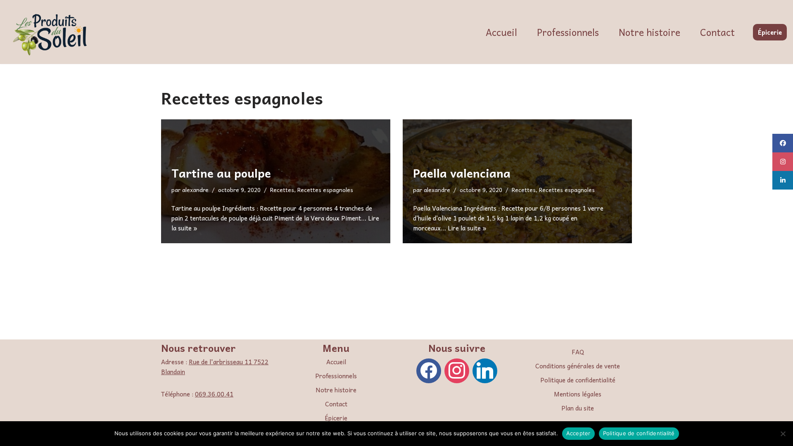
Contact (717, 32)
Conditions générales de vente (577, 366)
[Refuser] (783, 433)
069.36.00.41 (214, 394)
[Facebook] (428, 370)
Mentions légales (577, 394)
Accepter (578, 433)
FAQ (578, 352)
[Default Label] (484, 370)
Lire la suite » (467, 228)
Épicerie (770, 32)
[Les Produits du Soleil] (51, 34)
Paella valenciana (461, 173)
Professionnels (568, 32)
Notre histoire (649, 32)
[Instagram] (456, 370)
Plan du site (577, 408)
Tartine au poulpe (221, 173)
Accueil (501, 32)
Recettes (282, 189)
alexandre (195, 189)
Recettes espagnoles (325, 189)
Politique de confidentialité (577, 380)
